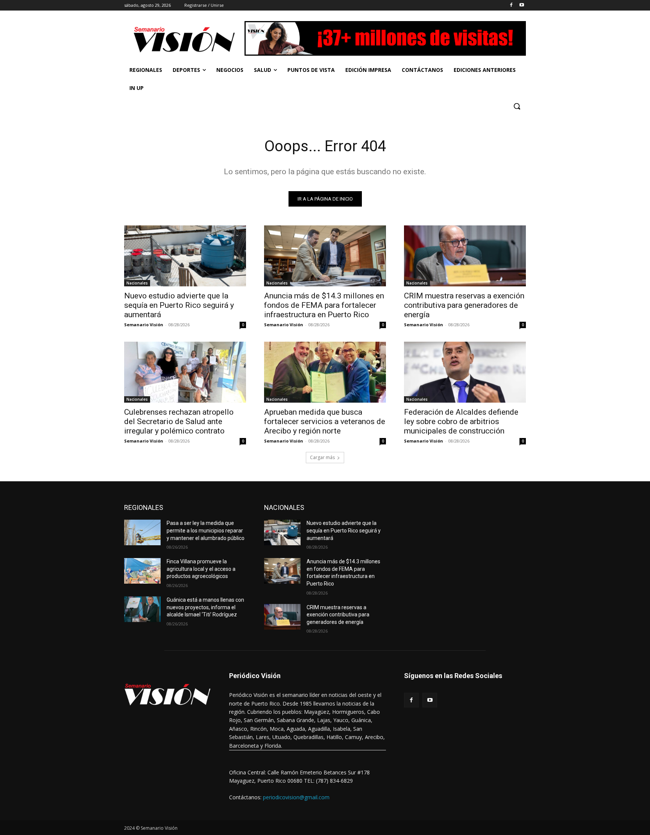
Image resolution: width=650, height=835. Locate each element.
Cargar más (322, 457)
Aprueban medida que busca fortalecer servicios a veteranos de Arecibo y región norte (324, 421)
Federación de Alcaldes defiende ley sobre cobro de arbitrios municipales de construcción (461, 421)
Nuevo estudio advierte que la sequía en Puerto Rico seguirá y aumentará (179, 305)
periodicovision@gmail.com (296, 797)
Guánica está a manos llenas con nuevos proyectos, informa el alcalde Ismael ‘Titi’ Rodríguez (205, 607)
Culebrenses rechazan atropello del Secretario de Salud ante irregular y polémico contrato (179, 421)
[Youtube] (521, 5)
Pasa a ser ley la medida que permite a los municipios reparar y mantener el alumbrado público (206, 530)
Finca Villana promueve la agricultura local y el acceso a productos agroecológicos (201, 568)
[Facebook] (511, 5)
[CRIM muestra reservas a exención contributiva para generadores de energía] (465, 255)
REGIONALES (143, 507)
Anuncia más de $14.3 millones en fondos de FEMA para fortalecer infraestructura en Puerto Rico (324, 305)
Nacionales (137, 283)
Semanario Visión (143, 324)
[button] (517, 106)
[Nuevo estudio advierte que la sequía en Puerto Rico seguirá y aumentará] (185, 255)
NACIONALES (284, 507)
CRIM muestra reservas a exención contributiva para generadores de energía (464, 305)
